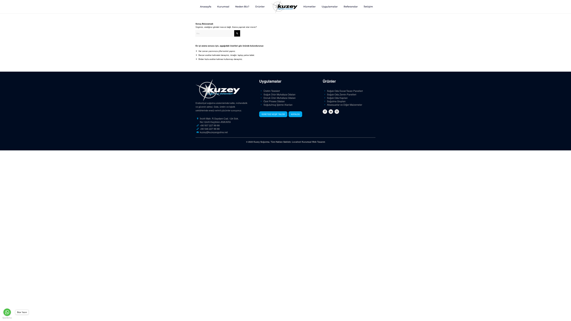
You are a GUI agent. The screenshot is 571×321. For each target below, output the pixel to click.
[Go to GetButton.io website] (7, 318)
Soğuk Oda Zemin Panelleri (341, 94)
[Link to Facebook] (325, 111)
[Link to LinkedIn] (331, 111)
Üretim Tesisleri (271, 91)
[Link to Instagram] (337, 111)
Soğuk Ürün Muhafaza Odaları (279, 94)
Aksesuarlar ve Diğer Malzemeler (344, 104)
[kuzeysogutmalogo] (285, 6)
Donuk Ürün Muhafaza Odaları (279, 98)
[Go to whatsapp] (7, 312)
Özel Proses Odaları (274, 101)
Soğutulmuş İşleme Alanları (277, 104)
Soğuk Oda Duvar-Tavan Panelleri (345, 91)
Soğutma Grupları (336, 101)
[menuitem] (205, 6)
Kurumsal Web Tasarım (313, 141)
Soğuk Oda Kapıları (337, 98)
